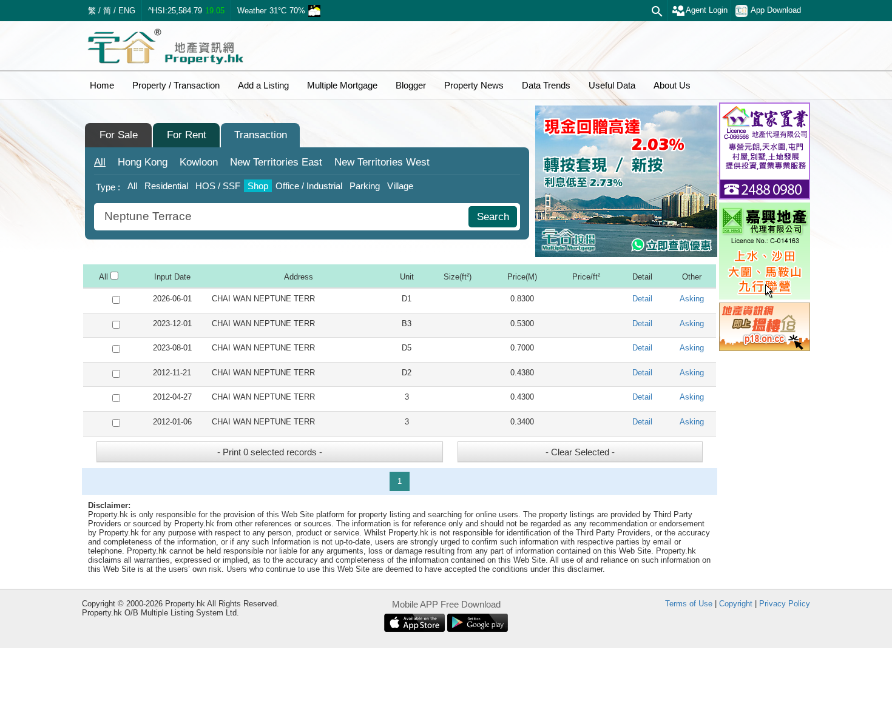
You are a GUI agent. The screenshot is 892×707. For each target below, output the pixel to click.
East (276, 162)
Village (400, 186)
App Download (776, 10)
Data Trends (546, 85)
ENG (126, 10)
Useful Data (612, 85)
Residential (166, 186)
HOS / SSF (217, 186)
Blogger (411, 85)
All (100, 162)
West (382, 162)
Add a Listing (263, 85)
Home (102, 85)
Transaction (260, 135)
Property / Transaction (176, 85)
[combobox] (282, 216)
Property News (474, 85)
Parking (365, 186)
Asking (692, 298)
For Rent (186, 135)
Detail (642, 298)
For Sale (119, 135)
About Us (672, 85)
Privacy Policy (784, 603)
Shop (258, 186)
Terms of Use (688, 603)
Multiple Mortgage (342, 85)
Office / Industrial (308, 186)
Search (493, 217)
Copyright (735, 603)
